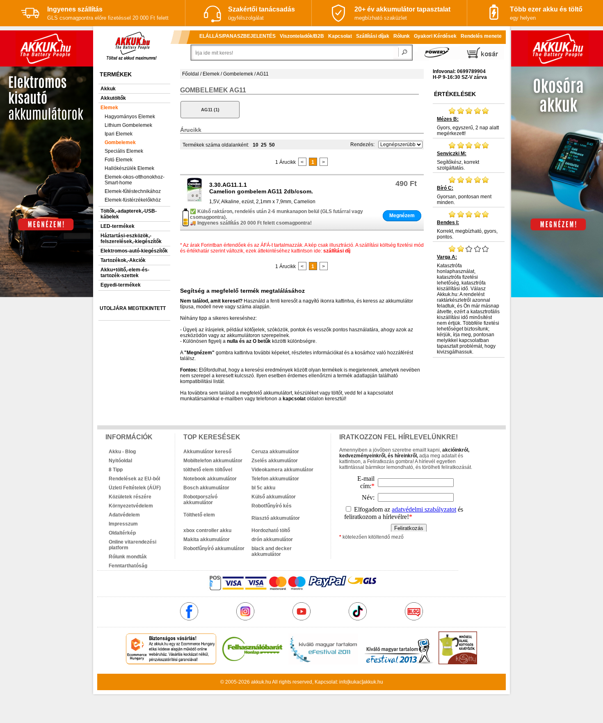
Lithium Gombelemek (128, 125)
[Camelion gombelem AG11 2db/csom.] (195, 200)
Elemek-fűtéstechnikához (133, 191)
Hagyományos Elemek (130, 116)
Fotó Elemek (118, 160)
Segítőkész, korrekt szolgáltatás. (458, 161)
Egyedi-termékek (120, 285)
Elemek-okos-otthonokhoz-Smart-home (134, 180)
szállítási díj (336, 251)
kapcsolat (294, 399)
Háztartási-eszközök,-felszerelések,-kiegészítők (131, 238)
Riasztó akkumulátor (275, 518)
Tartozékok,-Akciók (123, 260)
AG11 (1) (210, 109)
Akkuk (108, 89)
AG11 (262, 74)
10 (255, 145)
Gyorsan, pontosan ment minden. (464, 195)
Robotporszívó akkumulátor (200, 499)
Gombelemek (120, 142)
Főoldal (190, 74)
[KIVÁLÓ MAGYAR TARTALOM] (323, 663)
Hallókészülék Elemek (129, 168)
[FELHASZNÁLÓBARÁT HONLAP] (252, 663)
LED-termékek (117, 226)
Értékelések (455, 94)
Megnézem (402, 215)
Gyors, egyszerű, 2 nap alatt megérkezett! (468, 126)
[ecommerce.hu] (171, 663)
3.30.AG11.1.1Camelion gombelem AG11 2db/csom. (261, 188)
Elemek (109, 107)
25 (264, 145)
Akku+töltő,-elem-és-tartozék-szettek (124, 272)
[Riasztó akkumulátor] (285, 512)
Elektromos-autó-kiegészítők (134, 251)
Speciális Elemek (124, 151)
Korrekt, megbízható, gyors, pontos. (467, 230)
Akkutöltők (113, 98)
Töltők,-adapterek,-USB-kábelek (128, 214)
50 (272, 145)
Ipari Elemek (118, 134)
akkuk (257, 682)
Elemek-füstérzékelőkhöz (133, 200)
